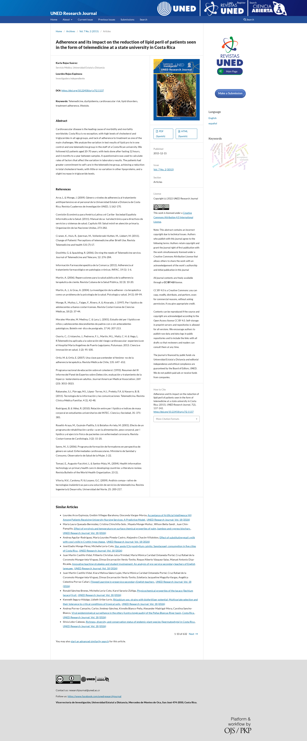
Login (230, 2)
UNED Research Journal (73, 13)
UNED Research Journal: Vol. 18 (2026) (168, 519)
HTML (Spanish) (183, 134)
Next (191, 633)
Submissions (127, 19)
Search (143, 19)
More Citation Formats (167, 418)
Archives (70, 31)
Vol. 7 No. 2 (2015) (89, 31)
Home (53, 19)
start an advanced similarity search (90, 641)
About (66, 19)
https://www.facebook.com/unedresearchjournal (94, 696)
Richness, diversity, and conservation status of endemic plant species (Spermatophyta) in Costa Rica (140, 621)
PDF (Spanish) (160, 134)
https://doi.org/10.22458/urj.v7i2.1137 (82, 90)
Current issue (85, 19)
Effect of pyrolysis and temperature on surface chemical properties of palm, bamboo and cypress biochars (132, 528)
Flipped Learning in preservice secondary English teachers (123, 581)
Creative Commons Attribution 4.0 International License (173, 217)
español (213, 123)
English (213, 118)
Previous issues (106, 19)
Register (241, 2)
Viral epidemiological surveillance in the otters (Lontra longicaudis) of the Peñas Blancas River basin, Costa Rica (133, 612)
